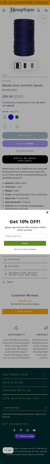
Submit (25, 243)
